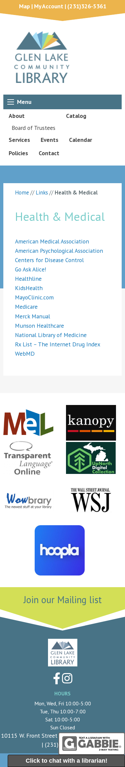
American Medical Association (52, 241)
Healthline (28, 278)
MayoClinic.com (34, 297)
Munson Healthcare (39, 325)
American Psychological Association (59, 250)
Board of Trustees (33, 128)
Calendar (80, 140)
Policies (18, 153)
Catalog (76, 116)
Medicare (26, 306)
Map (24, 6)
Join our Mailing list (63, 599)
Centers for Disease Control (49, 260)
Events (49, 140)
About (17, 116)
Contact (49, 153)
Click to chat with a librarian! (66, 760)
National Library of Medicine (51, 335)
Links (42, 192)
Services (19, 140)
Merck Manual (32, 316)
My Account (48, 6)
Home (22, 192)
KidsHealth (29, 288)
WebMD (25, 353)
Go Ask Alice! (30, 269)
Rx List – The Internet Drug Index (57, 344)
